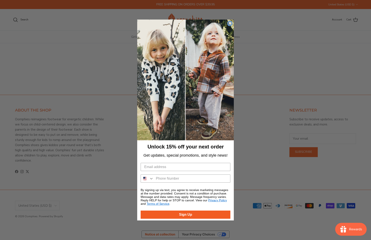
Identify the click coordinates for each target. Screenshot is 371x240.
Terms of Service (158, 203)
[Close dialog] (230, 23)
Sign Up (185, 214)
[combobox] (147, 178)
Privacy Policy (217, 200)
